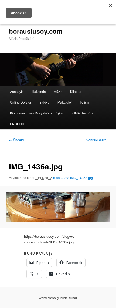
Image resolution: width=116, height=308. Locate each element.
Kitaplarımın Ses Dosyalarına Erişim (36, 113)
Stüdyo (44, 102)
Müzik (58, 91)
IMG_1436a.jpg (81, 177)
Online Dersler (20, 102)
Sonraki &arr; (96, 140)
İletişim (85, 102)
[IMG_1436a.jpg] (58, 207)
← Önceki (16, 140)
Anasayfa (17, 91)
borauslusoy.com (35, 31)
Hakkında (39, 91)
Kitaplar (75, 91)
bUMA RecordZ (82, 113)
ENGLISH (17, 123)
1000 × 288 (61, 177)
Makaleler (64, 102)
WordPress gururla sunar (58, 297)
